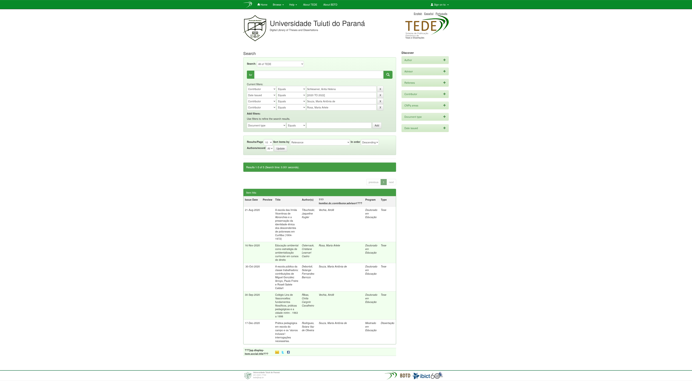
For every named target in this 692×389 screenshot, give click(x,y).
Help (292, 4)
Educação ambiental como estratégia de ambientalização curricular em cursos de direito (286, 252)
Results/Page (255, 142)
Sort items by (281, 142)
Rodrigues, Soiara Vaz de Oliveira (308, 326)
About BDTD (330, 4)
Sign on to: (440, 4)
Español (428, 13)
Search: (251, 63)
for (250, 75)
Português (441, 13)
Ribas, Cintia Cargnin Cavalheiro (308, 300)
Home (263, 4)
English (418, 13)
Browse (277, 4)
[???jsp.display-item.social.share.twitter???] (283, 352)
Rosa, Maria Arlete (329, 245)
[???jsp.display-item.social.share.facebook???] (289, 352)
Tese (383, 210)
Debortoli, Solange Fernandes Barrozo (308, 272)
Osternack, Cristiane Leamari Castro (308, 250)
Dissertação (387, 323)
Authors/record (256, 148)
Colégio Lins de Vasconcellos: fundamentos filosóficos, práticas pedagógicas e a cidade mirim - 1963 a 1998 (286, 305)
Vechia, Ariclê (326, 210)
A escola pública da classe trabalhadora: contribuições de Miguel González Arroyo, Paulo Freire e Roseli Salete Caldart (286, 277)
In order (355, 142)
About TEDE (309, 4)
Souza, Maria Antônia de (333, 266)
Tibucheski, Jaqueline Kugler (308, 213)
